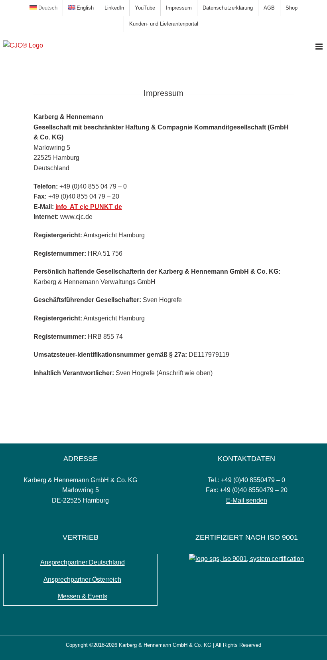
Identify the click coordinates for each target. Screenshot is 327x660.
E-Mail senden (246, 500)
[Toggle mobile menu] (319, 46)
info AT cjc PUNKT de (88, 206)
